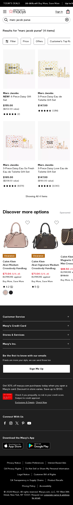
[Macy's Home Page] (17, 11)
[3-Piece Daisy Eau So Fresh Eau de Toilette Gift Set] (19, 140)
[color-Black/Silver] (11, 292)
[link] (19, 103)
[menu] (5, 12)
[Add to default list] (27, 223)
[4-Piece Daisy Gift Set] (19, 69)
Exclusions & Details (24, 402)
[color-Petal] (5, 292)
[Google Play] (38, 445)
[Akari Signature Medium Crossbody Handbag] (45, 237)
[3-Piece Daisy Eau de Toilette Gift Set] (54, 69)
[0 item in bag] (68, 11)
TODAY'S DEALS (11, 3)
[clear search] (67, 20)
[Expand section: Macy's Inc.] (36, 343)
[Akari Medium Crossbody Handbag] (16, 237)
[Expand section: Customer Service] (36, 316)
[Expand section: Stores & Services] (36, 334)
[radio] (5, 292)
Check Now (41, 402)
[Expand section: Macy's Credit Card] (36, 325)
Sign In (59, 11)
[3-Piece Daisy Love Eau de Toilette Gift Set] (54, 140)
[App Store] (13, 445)
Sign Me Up (36, 368)
